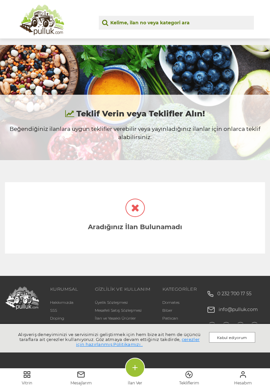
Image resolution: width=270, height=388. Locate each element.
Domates (170, 302)
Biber (167, 310)
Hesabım (243, 382)
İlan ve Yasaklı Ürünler (115, 318)
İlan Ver (135, 382)
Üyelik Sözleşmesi (111, 302)
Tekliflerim (189, 382)
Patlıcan (170, 318)
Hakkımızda (61, 302)
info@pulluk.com (238, 309)
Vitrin (27, 382)
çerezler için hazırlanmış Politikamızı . (138, 342)
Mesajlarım (81, 382)
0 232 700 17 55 (232, 294)
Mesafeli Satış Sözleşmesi (118, 310)
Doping (57, 318)
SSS (53, 310)
